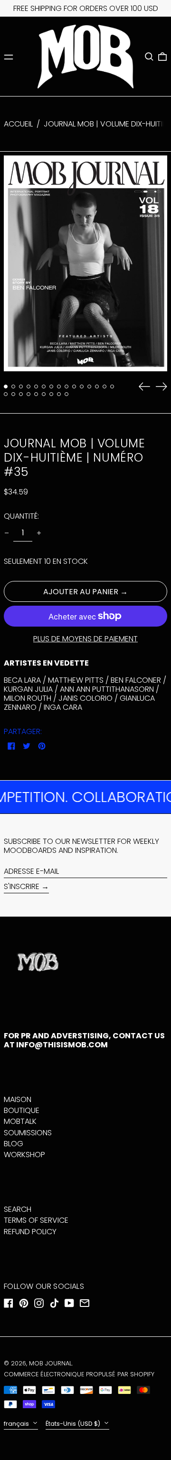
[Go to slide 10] (74, 386)
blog (13, 1143)
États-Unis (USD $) (74, 1424)
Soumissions (28, 1132)
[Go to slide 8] (59, 386)
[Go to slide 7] (51, 386)
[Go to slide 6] (44, 386)
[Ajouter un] (39, 533)
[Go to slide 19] (28, 394)
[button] (149, 56)
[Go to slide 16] (6, 394)
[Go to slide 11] (82, 386)
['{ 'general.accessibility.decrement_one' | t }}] (6, 533)
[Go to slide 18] (21, 394)
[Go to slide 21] (44, 394)
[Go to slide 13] (97, 386)
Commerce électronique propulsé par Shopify (79, 1374)
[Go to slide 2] (13, 386)
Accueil (18, 123)
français (17, 1424)
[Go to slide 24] (66, 394)
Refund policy (30, 1231)
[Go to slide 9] (66, 386)
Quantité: (21, 516)
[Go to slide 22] (51, 394)
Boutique (21, 1110)
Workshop (24, 1154)
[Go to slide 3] (21, 386)
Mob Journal (50, 1363)
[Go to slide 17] (13, 394)
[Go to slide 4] (28, 386)
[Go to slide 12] (89, 386)
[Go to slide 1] (6, 386)
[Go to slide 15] (112, 386)
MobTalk (20, 1121)
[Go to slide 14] (104, 386)
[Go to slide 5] (36, 386)
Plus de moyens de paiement (85, 638)
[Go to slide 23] (59, 394)
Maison (17, 1099)
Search (17, 1209)
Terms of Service (36, 1220)
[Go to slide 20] (36, 394)
